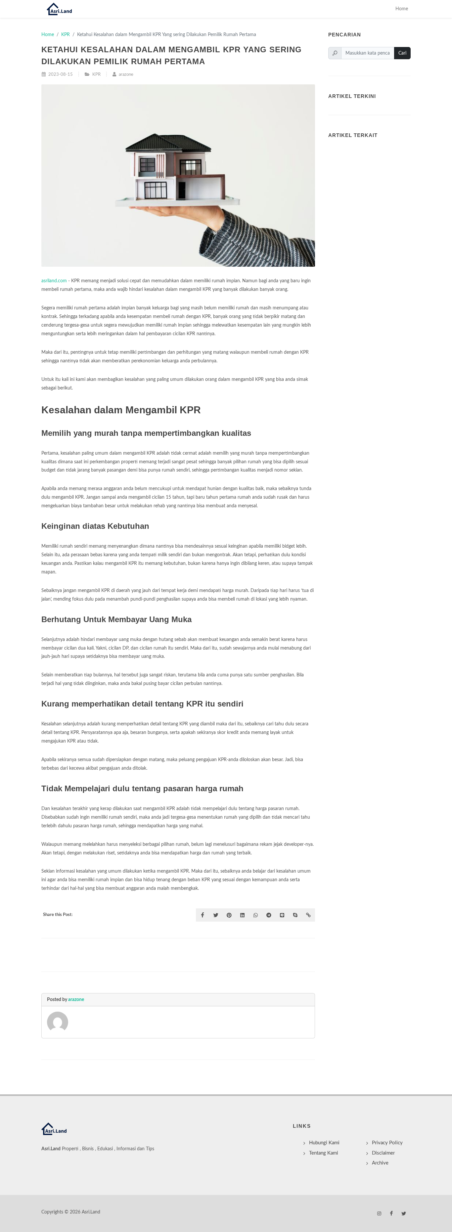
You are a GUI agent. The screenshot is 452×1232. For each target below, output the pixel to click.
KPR (65, 34)
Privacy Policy (387, 1142)
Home (401, 8)
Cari (402, 53)
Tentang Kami (323, 1153)
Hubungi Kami (324, 1142)
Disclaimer (383, 1153)
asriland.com (54, 280)
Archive (380, 1163)
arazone (76, 999)
